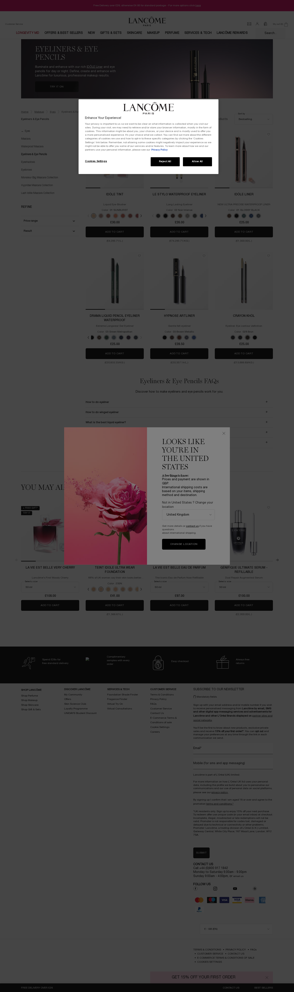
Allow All (197, 161)
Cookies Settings (96, 161)
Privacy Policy (159, 150)
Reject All (165, 161)
